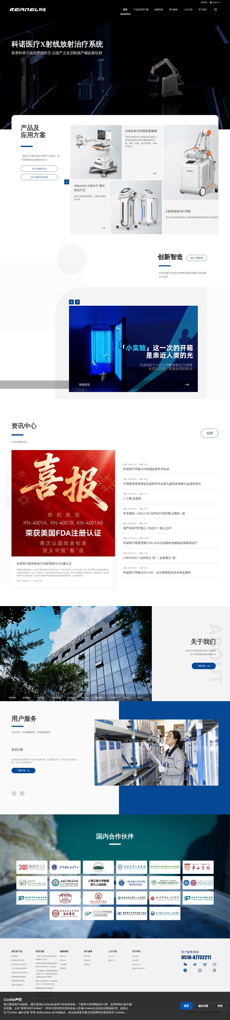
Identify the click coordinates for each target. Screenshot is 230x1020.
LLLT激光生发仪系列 (19, 968)
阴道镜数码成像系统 (19, 977)
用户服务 (173, 9)
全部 (209, 433)
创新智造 (159, 9)
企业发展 (135, 956)
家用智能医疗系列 (18, 981)
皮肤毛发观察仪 (17, 985)
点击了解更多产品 (39, 169)
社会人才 (111, 956)
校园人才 (111, 960)
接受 (186, 1005)
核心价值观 (55, 697)
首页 (125, 9)
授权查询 (87, 960)
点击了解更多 (196, 258)
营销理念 (84, 697)
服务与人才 (136, 964)
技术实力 (63, 960)
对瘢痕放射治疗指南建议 (44, 988)
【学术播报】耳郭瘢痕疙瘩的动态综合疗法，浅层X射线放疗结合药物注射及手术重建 (47, 974)
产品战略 (63, 964)
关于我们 (202, 9)
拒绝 (220, 1005)
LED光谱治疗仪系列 (19, 964)
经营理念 (70, 697)
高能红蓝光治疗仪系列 (20, 972)
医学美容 (15, 956)
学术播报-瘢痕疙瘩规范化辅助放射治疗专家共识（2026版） (46, 964)
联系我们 (204, 2)
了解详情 (201, 665)
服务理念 (98, 697)
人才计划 (188, 9)
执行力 (140, 697)
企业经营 (135, 960)
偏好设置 (203, 1005)
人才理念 (113, 697)
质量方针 (127, 697)
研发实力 (63, 956)
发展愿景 (12, 697)
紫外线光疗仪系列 (18, 960)
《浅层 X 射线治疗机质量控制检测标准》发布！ (46, 957)
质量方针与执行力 (138, 968)
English (215, 2)
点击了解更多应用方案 (39, 177)
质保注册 (87, 956)
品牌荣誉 (63, 968)
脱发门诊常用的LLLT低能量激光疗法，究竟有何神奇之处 (47, 982)
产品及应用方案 (141, 9)
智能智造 (84, 384)
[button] (66, 182)
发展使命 (26, 697)
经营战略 (40, 697)
